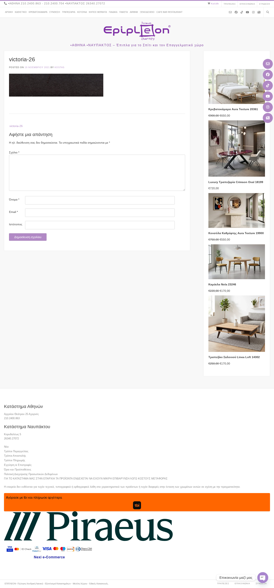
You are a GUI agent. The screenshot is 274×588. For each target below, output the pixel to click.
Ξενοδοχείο (147, 12)
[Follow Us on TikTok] (268, 86)
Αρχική (9, 12)
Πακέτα (123, 12)
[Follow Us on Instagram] (268, 107)
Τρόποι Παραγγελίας (16, 451)
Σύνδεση (264, 4)
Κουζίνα (82, 12)
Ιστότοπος (15, 224)
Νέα (6, 446)
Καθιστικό (21, 12)
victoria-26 (16, 126)
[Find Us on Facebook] (268, 75)
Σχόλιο (14, 152)
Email (13, 211)
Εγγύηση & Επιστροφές (17, 464)
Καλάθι (215, 3)
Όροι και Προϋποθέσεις (17, 469)
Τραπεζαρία (68, 12)
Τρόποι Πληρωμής (14, 460)
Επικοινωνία (247, 4)
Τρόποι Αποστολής (15, 455)
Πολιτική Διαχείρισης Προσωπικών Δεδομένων (31, 474)
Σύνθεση (54, 12)
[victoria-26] (56, 95)
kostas (59, 67)
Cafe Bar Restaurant (169, 12)
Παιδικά (113, 12)
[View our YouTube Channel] (268, 96)
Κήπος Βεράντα (98, 12)
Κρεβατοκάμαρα (38, 12)
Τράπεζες (230, 4)
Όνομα (14, 199)
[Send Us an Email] (268, 64)
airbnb (134, 12)
